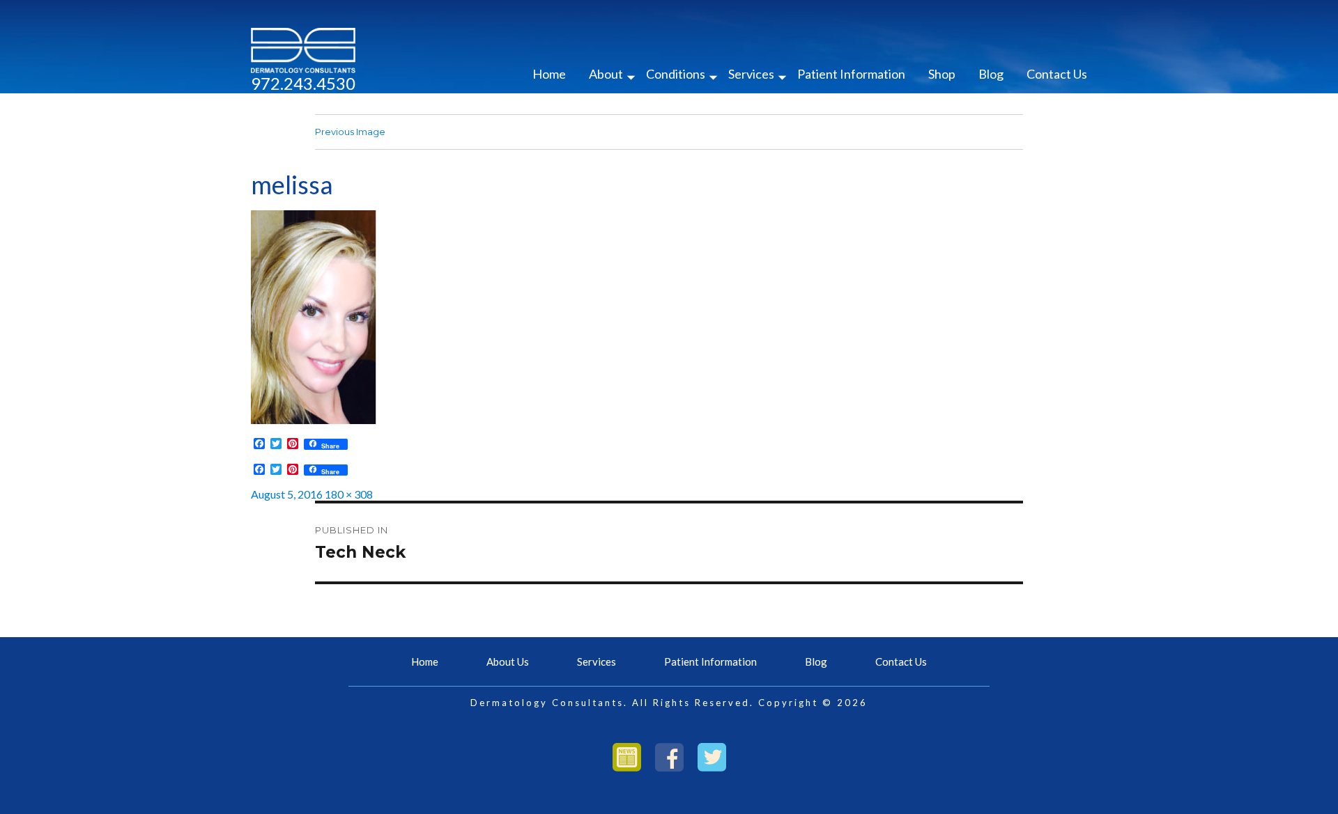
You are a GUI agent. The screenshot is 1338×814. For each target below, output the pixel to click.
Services (751, 73)
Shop (941, 73)
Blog (991, 73)
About (606, 73)
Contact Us (1056, 73)
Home (549, 73)
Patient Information (851, 73)
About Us (507, 661)
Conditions (675, 73)
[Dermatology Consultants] (303, 49)
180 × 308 (349, 494)
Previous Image (350, 131)
